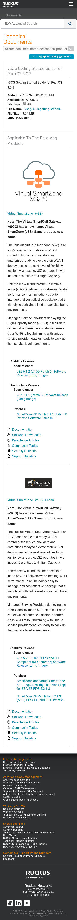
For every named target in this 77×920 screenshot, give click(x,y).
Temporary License (14, 770)
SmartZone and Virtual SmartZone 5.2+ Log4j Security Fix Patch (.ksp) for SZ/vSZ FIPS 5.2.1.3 (41, 684)
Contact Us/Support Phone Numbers (24, 856)
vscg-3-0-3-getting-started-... (44, 109)
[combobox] (32, 24)
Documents (14, 15)
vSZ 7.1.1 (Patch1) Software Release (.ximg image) (42, 397)
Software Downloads (26, 435)
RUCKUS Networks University (20, 846)
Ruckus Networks (38, 885)
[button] (70, 24)
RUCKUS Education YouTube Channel (25, 844)
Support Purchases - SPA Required (23, 791)
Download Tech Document (53, 57)
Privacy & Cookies (34, 913)
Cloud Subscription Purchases (20, 799)
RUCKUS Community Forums (20, 838)
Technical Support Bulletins (19, 841)
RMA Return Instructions (17, 817)
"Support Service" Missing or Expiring (24, 814)
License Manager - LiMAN (18, 765)
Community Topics (25, 445)
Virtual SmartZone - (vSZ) (25, 213)
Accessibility (51, 913)
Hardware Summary (14, 785)
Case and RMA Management (19, 788)
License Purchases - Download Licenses (26, 767)
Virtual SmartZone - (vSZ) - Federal (31, 500)
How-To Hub (10, 835)
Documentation (22, 429)
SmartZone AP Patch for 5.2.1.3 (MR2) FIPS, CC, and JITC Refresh (40, 698)
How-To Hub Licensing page (19, 762)
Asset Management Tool (17, 780)
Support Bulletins (24, 456)
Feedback (8, 859)
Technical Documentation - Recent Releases (28, 832)
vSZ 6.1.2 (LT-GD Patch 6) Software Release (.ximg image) (41, 373)
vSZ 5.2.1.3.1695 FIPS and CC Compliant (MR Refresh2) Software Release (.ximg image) (41, 661)
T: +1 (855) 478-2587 (38, 894)
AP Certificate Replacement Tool (21, 782)
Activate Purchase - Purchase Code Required (29, 794)
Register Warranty (13, 809)
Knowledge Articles (25, 440)
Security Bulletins (24, 451)
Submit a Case (11, 796)
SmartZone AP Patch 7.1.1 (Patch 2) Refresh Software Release (42, 416)
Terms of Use (16, 913)
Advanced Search (13, 826)
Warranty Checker (13, 811)
